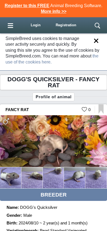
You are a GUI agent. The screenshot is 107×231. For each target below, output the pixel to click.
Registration (66, 25)
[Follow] (101, 112)
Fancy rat (17, 109)
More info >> (53, 11)
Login (36, 25)
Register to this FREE (27, 5)
